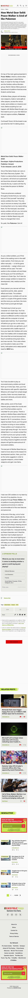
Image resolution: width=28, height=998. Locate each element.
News (7, 9)
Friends (7, 578)
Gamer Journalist (9, 953)
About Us (14, 924)
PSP (17, 604)
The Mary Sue (19, 955)
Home (2, 9)
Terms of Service (10, 830)
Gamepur (22, 946)
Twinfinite (16, 946)
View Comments (14, 642)
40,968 (16, 895)
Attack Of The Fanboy (9, 948)
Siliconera (7, 950)
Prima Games (20, 948)
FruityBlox (14, 958)
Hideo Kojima (7, 604)
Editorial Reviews (9, 571)
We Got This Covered (17, 950)
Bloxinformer (22, 958)
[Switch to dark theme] (23, 5)
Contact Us (14, 930)
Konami (13, 604)
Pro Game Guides (7, 946)
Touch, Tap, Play (5, 958)
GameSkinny (18, 953)
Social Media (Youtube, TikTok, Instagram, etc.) (13, 582)
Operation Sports (9, 955)
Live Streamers (9, 574)
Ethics (14, 927)
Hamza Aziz (7, 31)
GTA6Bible (13, 960)
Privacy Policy (17, 830)
